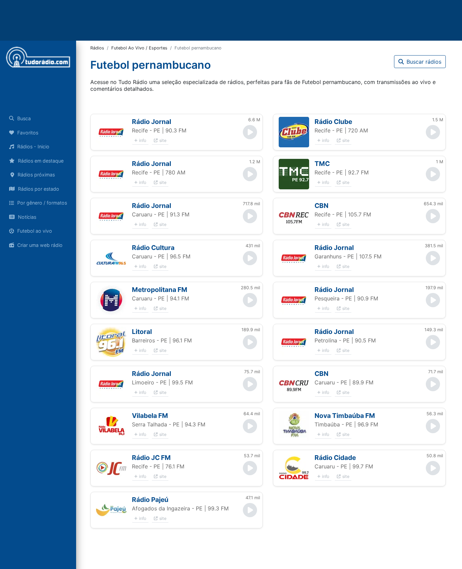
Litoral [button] (142, 332)
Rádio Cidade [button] (335, 458)
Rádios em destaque (41, 161)
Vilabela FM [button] (150, 416)
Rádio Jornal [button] (151, 122)
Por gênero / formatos (42, 203)
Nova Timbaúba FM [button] (345, 416)
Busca (24, 118)
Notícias (27, 217)
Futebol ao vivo (34, 231)
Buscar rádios (424, 61)
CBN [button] (321, 206)
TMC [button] (322, 164)
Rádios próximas (36, 174)
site (162, 140)
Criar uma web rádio (40, 245)
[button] (111, 132)
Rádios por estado (38, 189)
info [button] (142, 140)
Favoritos (27, 132)
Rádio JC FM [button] (151, 458)
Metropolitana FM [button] (159, 290)
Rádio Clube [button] (333, 122)
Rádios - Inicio (33, 146)
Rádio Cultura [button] (153, 248)
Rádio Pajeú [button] (150, 500)
